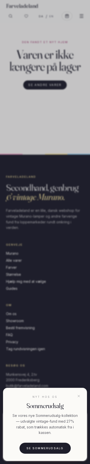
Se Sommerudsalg (45, 448)
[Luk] (79, 396)
